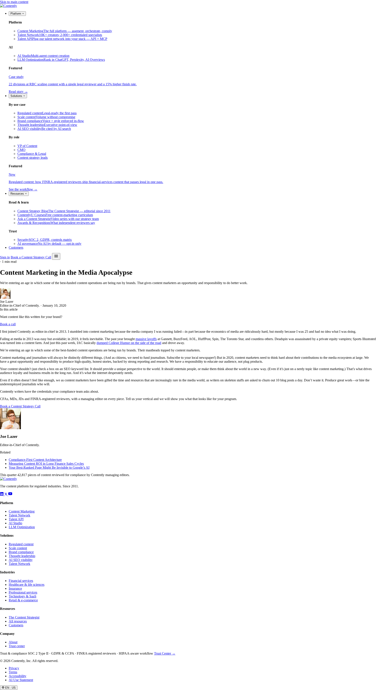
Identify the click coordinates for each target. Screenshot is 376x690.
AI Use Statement (21, 680)
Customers (16, 247)
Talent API (16, 519)
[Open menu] (56, 256)
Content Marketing (22, 511)
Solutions (16, 96)
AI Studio (15, 523)
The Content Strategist (24, 617)
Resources (17, 193)
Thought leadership (22, 556)
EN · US (10, 687)
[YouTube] (10, 494)
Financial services (21, 580)
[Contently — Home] (8, 6)
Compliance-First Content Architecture (35, 460)
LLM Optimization (22, 527)
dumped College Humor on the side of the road (129, 343)
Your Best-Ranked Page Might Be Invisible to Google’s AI (49, 467)
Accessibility (17, 676)
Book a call (8, 324)
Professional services (23, 592)
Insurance (15, 588)
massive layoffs (146, 339)
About (13, 642)
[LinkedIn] (2, 494)
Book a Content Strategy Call (31, 257)
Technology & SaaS (22, 596)
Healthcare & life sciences (26, 584)
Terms (13, 672)
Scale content (18, 548)
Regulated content (21, 544)
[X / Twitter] (6, 494)
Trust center (17, 646)
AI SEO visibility (21, 560)
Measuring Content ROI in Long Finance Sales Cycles (46, 463)
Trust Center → (164, 653)
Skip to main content (14, 2)
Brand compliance (21, 552)
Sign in (5, 257)
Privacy (14, 668)
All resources (18, 621)
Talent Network (19, 515)
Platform (16, 13)
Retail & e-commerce (23, 600)
